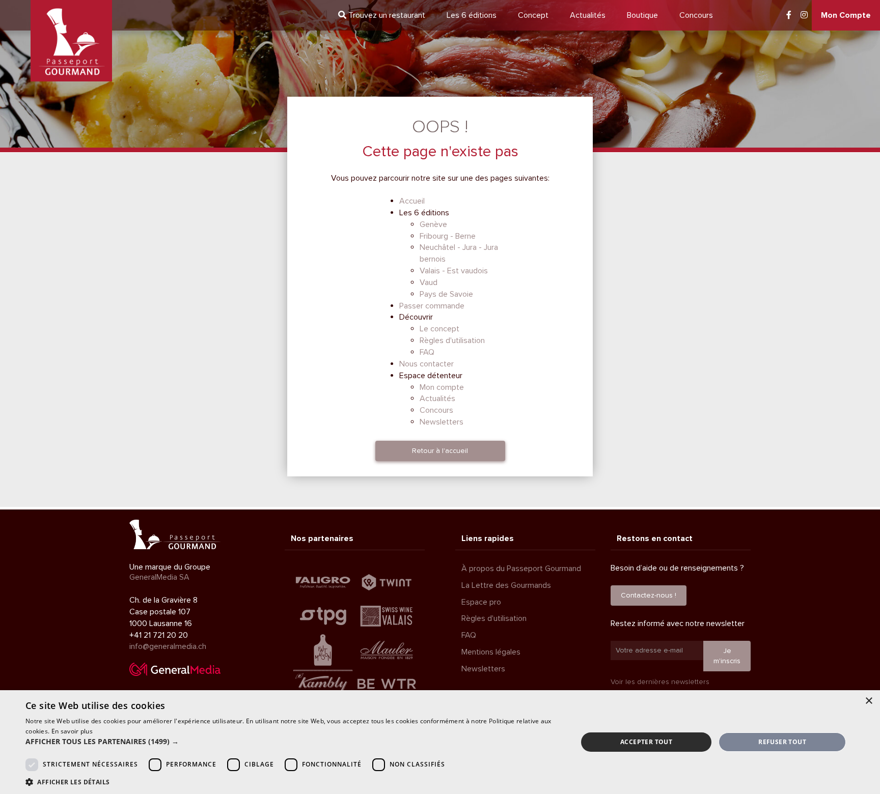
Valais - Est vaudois (454, 271)
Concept (533, 15)
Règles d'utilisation (452, 340)
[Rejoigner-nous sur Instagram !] (804, 15)
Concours (696, 15)
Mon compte (442, 387)
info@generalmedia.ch (167, 646)
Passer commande (431, 306)
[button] (293, 741)
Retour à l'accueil (440, 450)
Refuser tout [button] (782, 742)
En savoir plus (72, 731)
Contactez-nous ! (648, 595)
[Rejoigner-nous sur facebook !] (788, 15)
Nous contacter (426, 364)
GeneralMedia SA (159, 577)
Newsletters (441, 422)
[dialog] (440, 742)
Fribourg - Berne (448, 236)
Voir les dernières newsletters (660, 681)
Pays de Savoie (446, 294)
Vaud (428, 282)
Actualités (588, 15)
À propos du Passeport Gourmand (521, 568)
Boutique (642, 15)
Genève (433, 224)
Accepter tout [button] (646, 742)
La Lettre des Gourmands (506, 585)
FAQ (427, 352)
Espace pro (481, 602)
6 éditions (472, 15)
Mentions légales (490, 652)
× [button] (868, 701)
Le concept (439, 329)
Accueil (412, 201)
